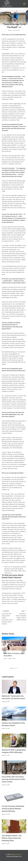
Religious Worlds (16, 854)
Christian (14, 21)
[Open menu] (24, 4)
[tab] (12, 668)
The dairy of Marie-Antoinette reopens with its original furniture (21, 615)
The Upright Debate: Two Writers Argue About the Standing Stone (12, 838)
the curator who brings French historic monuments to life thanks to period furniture (7, 617)
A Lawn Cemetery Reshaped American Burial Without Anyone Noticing (13, 808)
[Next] (23, 652)
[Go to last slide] (4, 652)
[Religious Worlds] (7, 4)
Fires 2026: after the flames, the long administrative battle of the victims (13, 779)
